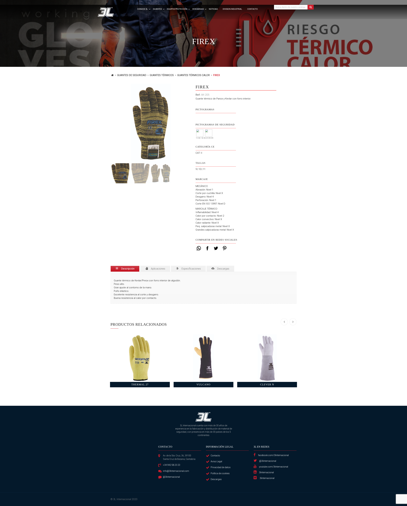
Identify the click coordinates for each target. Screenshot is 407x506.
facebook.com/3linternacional (273, 455)
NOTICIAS (213, 9)
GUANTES (157, 9)
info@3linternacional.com (176, 471)
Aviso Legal (216, 461)
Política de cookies (220, 473)
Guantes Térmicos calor (193, 75)
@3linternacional (171, 477)
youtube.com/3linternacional (273, 466)
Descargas (216, 479)
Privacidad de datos (221, 467)
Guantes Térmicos (162, 75)
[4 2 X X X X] (209, 131)
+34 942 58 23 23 (171, 465)
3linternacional (266, 472)
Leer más (140, 358)
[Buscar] (311, 7)
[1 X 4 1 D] (200, 131)
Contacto (215, 455)
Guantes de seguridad (131, 75)
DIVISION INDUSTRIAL (232, 9)
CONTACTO (252, 9)
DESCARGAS (198, 9)
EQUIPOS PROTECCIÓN (177, 9)
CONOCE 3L (142, 9)
